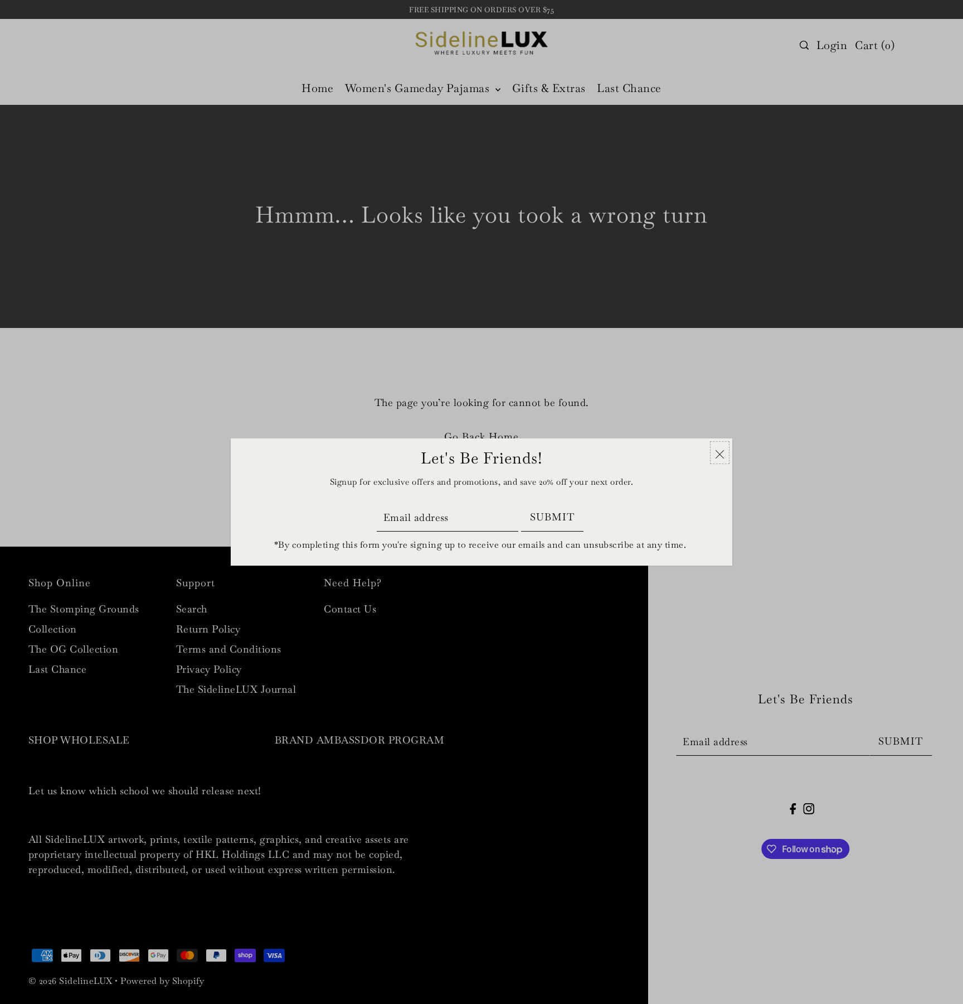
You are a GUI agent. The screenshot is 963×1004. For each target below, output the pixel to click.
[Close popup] (719, 452)
